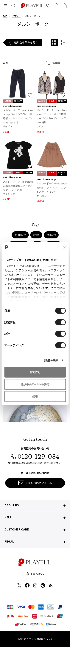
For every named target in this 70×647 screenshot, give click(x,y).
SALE (51, 101)
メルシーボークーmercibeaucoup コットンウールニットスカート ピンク (52, 187)
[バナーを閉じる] (64, 247)
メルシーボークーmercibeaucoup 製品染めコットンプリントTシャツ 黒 (18, 185)
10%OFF (18, 101)
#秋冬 (36, 235)
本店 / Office (37, 574)
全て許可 (35, 372)
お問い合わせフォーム (39, 483)
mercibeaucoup (12, 106)
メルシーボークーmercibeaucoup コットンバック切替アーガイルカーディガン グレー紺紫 (52, 116)
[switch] (60, 322)
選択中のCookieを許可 (35, 384)
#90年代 (51, 235)
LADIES (8, 101)
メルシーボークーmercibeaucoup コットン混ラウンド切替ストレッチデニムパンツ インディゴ (18, 116)
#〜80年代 (20, 235)
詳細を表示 (51, 360)
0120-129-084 (38, 457)
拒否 (35, 396)
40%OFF (62, 173)
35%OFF (28, 172)
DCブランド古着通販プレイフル (38, 639)
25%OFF (62, 101)
